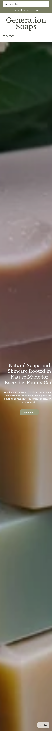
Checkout (34, 10)
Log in (16, 10)
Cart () (25, 10)
